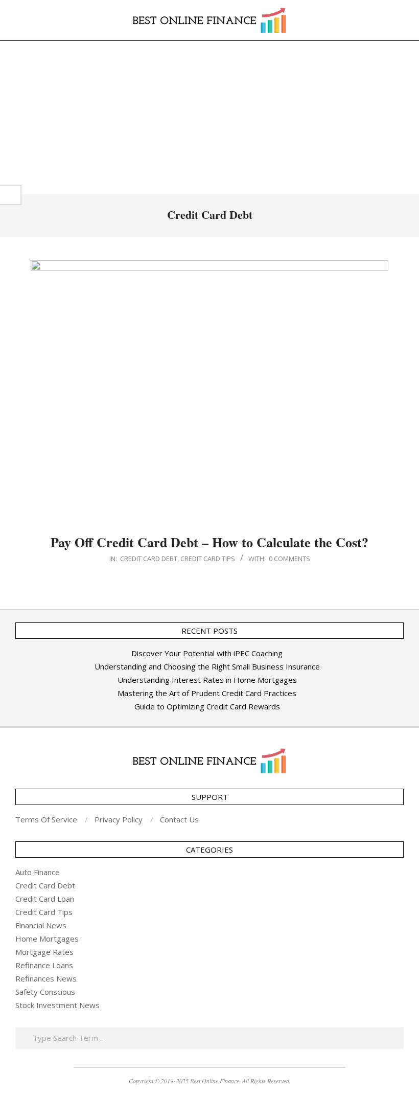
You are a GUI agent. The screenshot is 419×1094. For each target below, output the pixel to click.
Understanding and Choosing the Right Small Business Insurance (207, 666)
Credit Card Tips (207, 558)
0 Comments (289, 558)
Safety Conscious (45, 992)
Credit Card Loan (44, 899)
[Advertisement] (209, 117)
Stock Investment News (57, 1005)
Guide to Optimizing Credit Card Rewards (207, 706)
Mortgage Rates (44, 952)
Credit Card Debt (148, 558)
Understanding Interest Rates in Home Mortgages (207, 680)
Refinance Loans (44, 965)
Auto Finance (37, 872)
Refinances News (46, 978)
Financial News (40, 925)
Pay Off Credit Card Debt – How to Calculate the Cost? (209, 542)
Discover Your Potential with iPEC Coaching (207, 653)
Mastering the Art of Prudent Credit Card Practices (207, 693)
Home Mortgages (47, 938)
